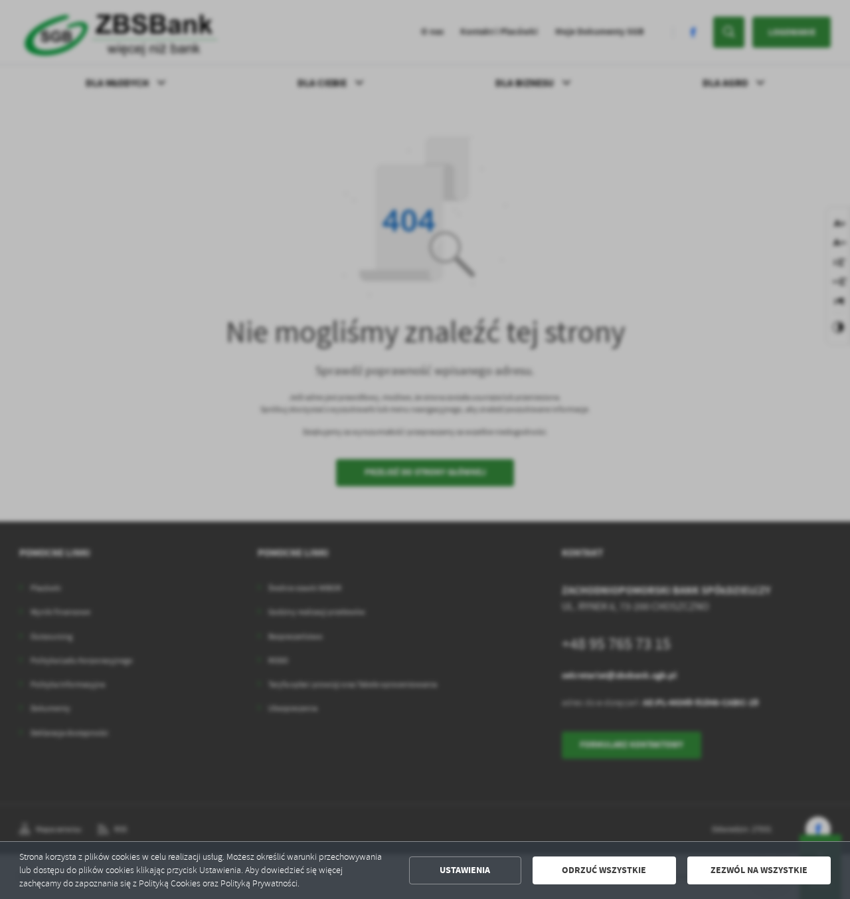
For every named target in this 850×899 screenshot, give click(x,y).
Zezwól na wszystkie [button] (759, 870)
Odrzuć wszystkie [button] (604, 870)
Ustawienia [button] (465, 870)
